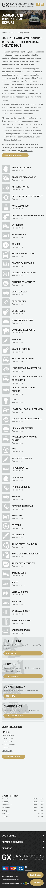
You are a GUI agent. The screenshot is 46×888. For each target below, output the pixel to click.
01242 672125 (26, 150)
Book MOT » (11, 653)
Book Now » (11, 696)
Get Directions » (12, 756)
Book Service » (13, 676)
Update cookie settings (11, 879)
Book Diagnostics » (15, 716)
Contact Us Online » (14, 155)
